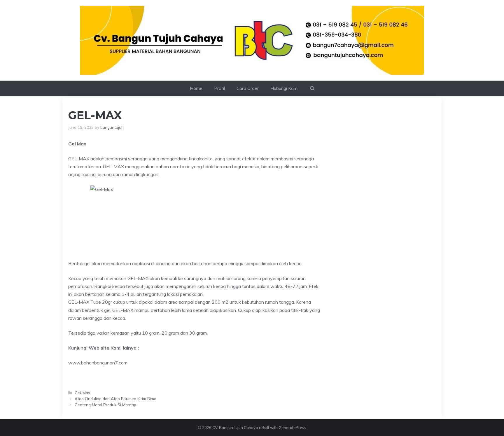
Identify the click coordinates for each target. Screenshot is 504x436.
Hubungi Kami (284, 88)
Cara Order (248, 88)
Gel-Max (82, 392)
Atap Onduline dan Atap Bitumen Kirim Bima (115, 398)
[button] (312, 88)
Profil (219, 88)
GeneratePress (292, 427)
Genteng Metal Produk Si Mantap (105, 404)
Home (196, 88)
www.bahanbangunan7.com (97, 363)
